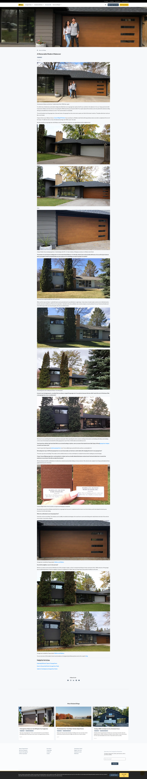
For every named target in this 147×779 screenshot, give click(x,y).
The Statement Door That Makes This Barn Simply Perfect (70, 728)
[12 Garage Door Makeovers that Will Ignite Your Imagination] (36, 717)
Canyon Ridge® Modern (59, 117)
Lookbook (49, 751)
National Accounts (78, 751)
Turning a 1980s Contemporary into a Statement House (107, 728)
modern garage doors (56, 448)
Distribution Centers (78, 748)
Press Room (49, 748)
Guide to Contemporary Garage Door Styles (47, 669)
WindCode (76, 753)
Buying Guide (48, 4)
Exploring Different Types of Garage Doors (47, 663)
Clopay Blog (49, 750)
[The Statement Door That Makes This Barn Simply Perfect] (73, 717)
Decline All (124, 775)
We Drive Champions (23, 750)
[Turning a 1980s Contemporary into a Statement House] (111, 717)
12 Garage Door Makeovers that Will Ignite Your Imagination (34, 728)
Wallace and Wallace (59, 562)
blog (87, 656)
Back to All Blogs (42, 50)
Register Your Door (78, 750)
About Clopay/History (23, 748)
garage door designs (104, 443)
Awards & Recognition (23, 751)
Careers (48, 753)
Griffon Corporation (23, 753)
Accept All (114, 775)
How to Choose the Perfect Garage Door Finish (48, 666)
